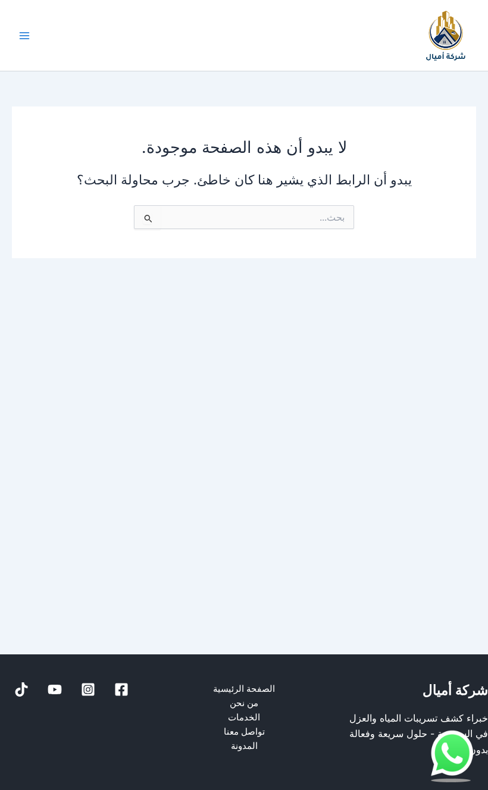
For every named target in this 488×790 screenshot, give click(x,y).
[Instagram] (88, 689)
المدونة (244, 746)
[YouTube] (55, 689)
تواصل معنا (244, 731)
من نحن (244, 703)
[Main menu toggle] (24, 35)
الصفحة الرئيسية (244, 689)
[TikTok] (21, 689)
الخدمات (244, 717)
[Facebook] (121, 689)
